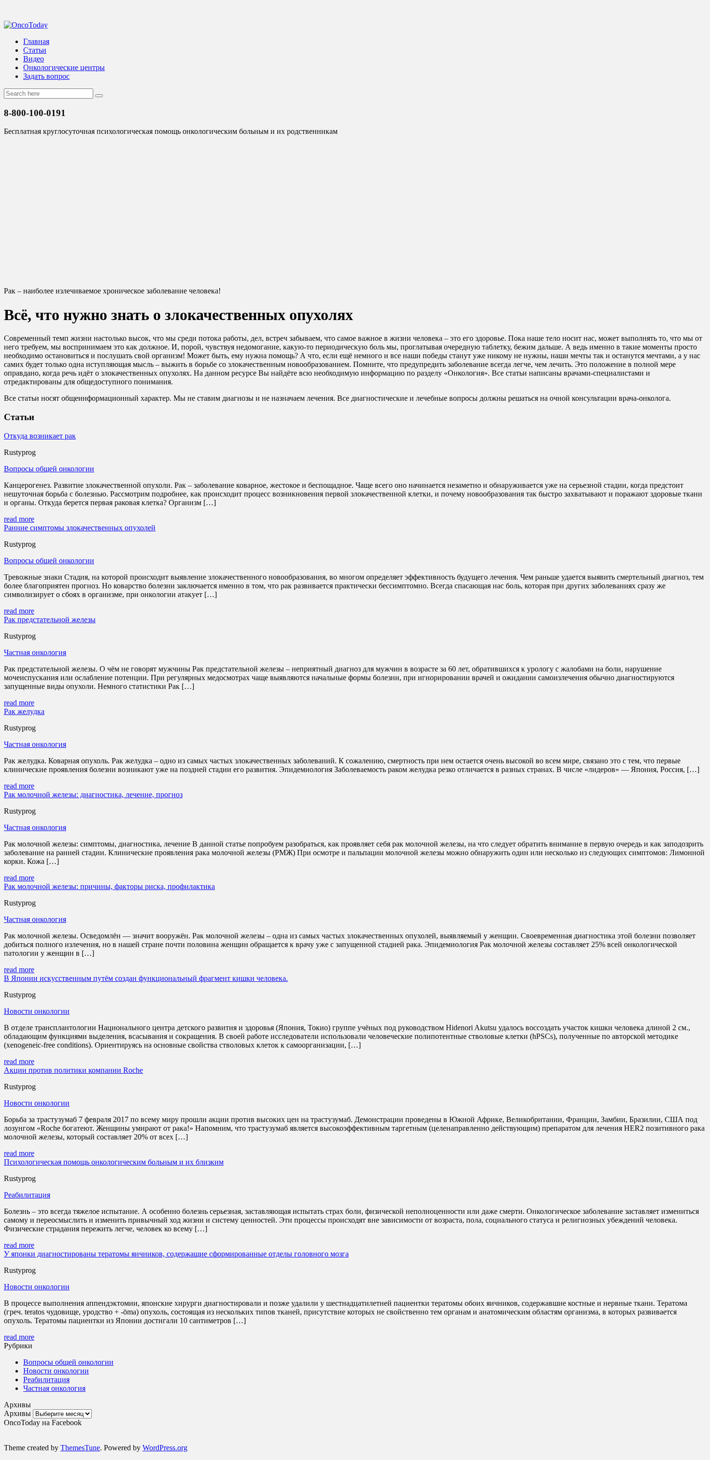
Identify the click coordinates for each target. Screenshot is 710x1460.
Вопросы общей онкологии (49, 469)
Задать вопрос (46, 76)
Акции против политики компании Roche (73, 1070)
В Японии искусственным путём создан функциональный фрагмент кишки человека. (146, 978)
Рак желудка (24, 711)
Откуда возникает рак (40, 436)
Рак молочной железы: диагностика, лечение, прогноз (93, 794)
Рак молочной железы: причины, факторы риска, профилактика (109, 886)
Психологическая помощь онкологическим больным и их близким (114, 1162)
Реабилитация (27, 1195)
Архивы (17, 1413)
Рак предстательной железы (50, 619)
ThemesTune (80, 1448)
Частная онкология (35, 652)
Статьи (34, 50)
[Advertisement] (355, 211)
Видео (33, 59)
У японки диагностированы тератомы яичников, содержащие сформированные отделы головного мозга (176, 1254)
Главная (36, 41)
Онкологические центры (64, 67)
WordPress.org (164, 1448)
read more (19, 519)
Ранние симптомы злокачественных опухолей (80, 528)
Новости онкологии (37, 1011)
